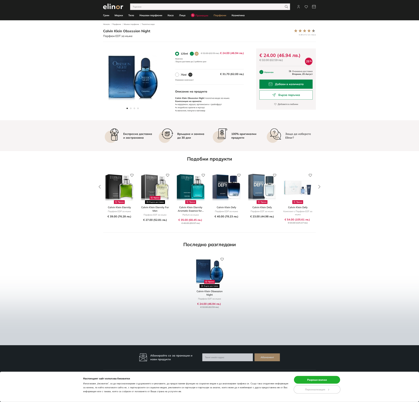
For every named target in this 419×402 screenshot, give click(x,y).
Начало (106, 24)
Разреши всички (317, 379)
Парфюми (116, 24)
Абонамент (267, 357)
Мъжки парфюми (131, 24)
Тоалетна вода (148, 24)
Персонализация (315, 389)
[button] (127, 108)
